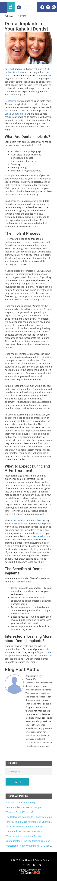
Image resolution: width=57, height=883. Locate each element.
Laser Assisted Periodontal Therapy (24, 826)
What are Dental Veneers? (19, 812)
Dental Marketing (28, 869)
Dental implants (13, 100)
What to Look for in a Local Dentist (24, 836)
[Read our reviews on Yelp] (39, 865)
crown (12, 449)
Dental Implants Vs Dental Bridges (24, 807)
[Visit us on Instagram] (48, 7)
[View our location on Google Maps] (53, 7)
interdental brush (40, 536)
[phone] (19, 7)
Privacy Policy (42, 860)
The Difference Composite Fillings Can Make (29, 816)
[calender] (11, 7)
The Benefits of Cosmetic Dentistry (24, 831)
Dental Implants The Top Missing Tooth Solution (31, 840)
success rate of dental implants (26, 520)
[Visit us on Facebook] (43, 7)
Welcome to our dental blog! (20, 802)
